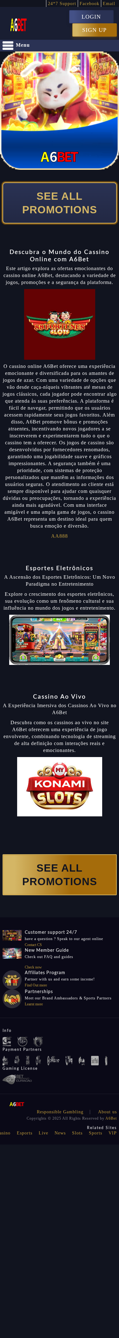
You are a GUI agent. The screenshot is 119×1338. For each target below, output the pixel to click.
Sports (95, 1133)
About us (107, 1112)
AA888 (59, 536)
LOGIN (91, 17)
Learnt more (34, 1004)
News (60, 1133)
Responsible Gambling (60, 1112)
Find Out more (36, 985)
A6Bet (111, 1118)
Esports (24, 1133)
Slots (77, 1133)
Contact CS (33, 945)
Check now (33, 967)
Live (43, 1133)
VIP (113, 1133)
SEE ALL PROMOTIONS (59, 203)
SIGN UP (94, 30)
